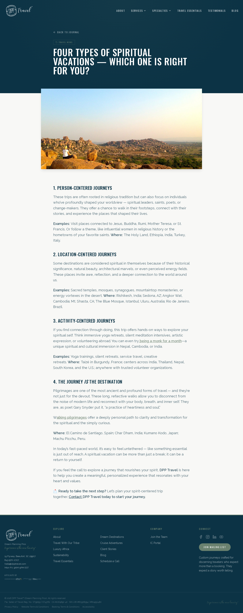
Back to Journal (68, 32)
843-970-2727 (12, 560)
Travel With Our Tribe (66, 542)
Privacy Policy (11, 607)
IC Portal (155, 542)
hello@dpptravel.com (15, 564)
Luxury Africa (61, 549)
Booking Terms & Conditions (65, 607)
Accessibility (88, 607)
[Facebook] (201, 537)
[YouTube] (221, 537)
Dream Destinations (112, 536)
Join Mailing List (215, 547)
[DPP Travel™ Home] (19, 10)
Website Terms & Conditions (35, 607)
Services (137, 11)
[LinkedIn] (214, 537)
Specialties (160, 11)
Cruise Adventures (111, 542)
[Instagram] (208, 537)
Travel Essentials (189, 11)
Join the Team (158, 536)
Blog (235, 11)
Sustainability (61, 555)
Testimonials (217, 11)
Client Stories (108, 549)
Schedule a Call (109, 561)
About (120, 11)
